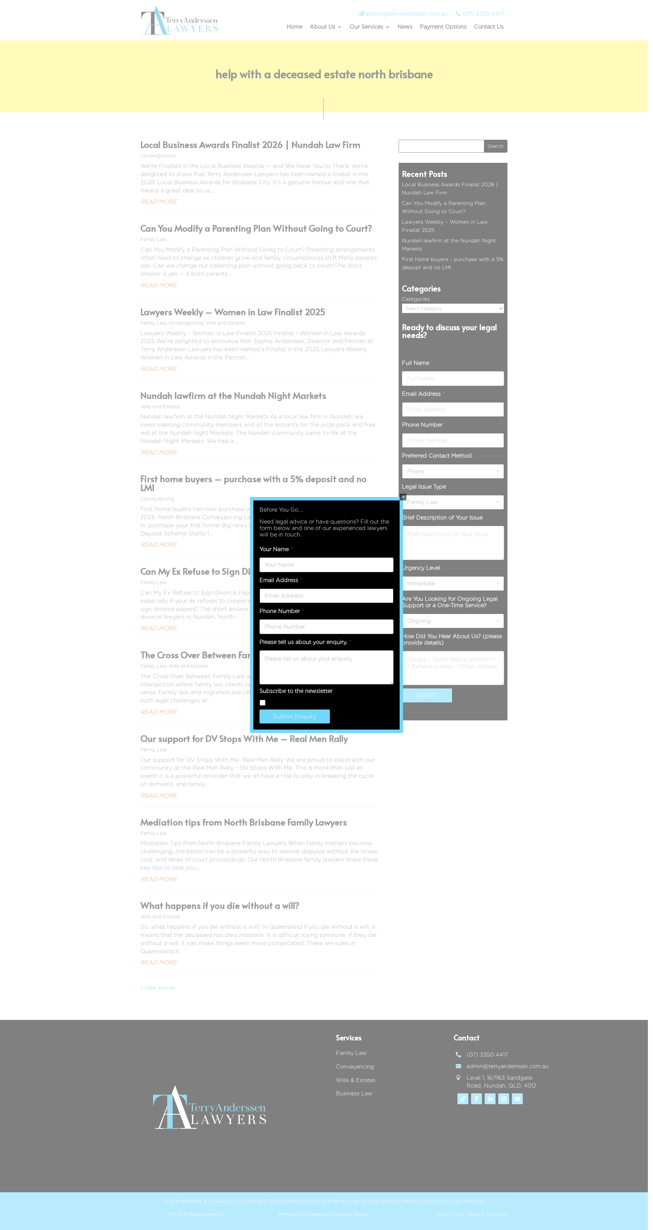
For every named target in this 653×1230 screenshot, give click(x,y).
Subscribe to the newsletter (306, 702)
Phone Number (281, 611)
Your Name (276, 549)
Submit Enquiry (294, 716)
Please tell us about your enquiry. (305, 642)
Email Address (280, 580)
